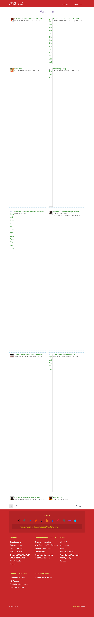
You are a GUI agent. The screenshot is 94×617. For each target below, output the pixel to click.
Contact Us (64, 545)
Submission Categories (44, 554)
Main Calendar (15, 561)
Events (65, 5)
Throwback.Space (17, 587)
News (12, 564)
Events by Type (16, 551)
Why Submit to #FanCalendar (46, 545)
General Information (43, 542)
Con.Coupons (15, 542)
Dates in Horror (16, 545)
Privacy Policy (65, 558)
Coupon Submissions (43, 548)
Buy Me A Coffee (66, 551)
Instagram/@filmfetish (43, 578)
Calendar (20, 2)
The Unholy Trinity (59, 69)
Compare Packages (42, 558)
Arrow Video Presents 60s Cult (64, 354)
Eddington (18, 69)
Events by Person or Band (20, 554)
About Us (63, 542)
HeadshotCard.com (17, 578)
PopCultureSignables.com (20, 584)
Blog (62, 548)
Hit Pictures (14, 581)
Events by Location (17, 548)
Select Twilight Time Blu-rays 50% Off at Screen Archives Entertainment (40, 19)
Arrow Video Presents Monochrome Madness (31, 354)
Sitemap (63, 561)
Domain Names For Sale (69, 554)
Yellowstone (57, 497)
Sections (78, 5)
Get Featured (40, 551)
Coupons (20, 4)
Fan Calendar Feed (17, 558)
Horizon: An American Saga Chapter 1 (27, 497)
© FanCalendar (13, 606)
